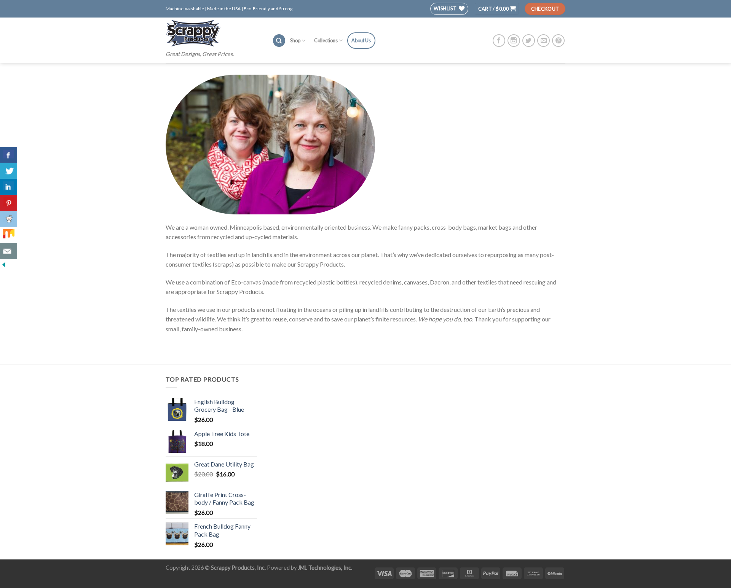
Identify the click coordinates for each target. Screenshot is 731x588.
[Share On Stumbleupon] (8, 235)
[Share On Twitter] (8, 171)
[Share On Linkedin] (8, 187)
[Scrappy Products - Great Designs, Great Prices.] (213, 33)
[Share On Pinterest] (8, 203)
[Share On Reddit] (8, 219)
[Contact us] (8, 251)
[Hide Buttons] (4, 263)
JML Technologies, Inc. (325, 567)
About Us (361, 40)
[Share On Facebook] (8, 155)
